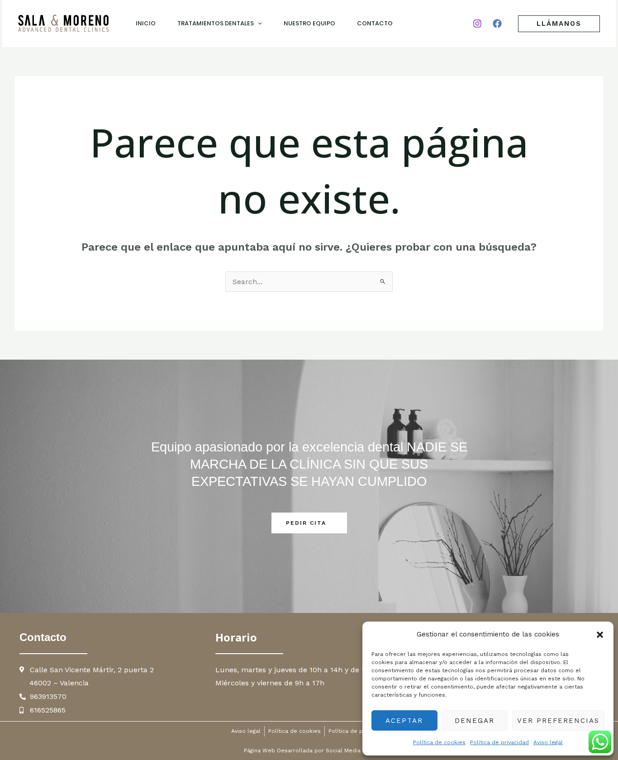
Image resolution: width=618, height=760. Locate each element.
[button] (599, 634)
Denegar (474, 721)
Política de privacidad (499, 742)
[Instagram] (477, 23)
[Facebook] (497, 23)
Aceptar (404, 721)
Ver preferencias (558, 721)
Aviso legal (548, 742)
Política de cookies (439, 742)
